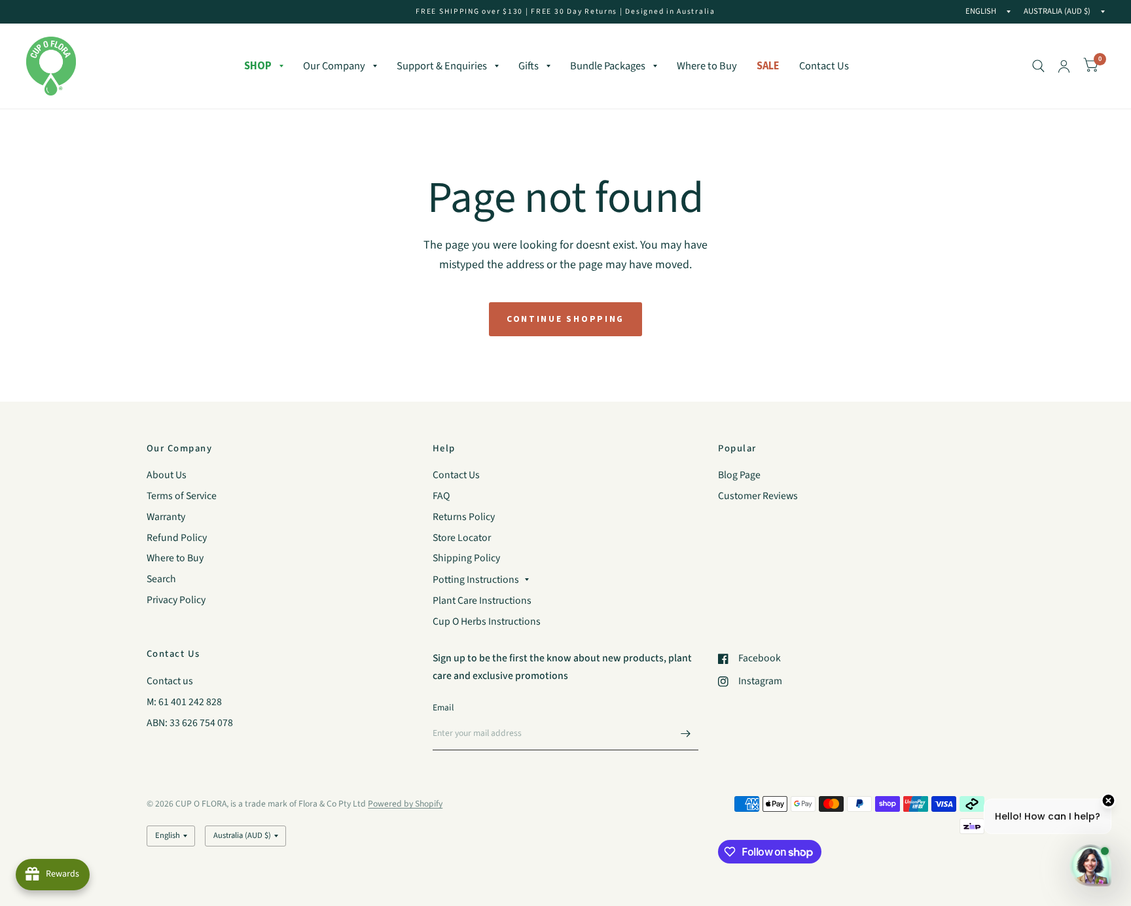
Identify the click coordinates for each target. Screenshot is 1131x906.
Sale (768, 66)
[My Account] (1064, 66)
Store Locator (462, 538)
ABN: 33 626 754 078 (190, 723)
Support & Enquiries (442, 66)
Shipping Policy (466, 558)
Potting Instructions (476, 579)
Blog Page (739, 475)
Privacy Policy (176, 600)
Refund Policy (177, 538)
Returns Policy (464, 517)
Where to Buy (707, 66)
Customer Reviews (758, 496)
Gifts (528, 66)
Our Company (334, 66)
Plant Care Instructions (482, 600)
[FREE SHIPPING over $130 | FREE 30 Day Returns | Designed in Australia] (565, 11)
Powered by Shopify (405, 803)
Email (443, 707)
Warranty (166, 517)
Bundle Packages (607, 66)
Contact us (170, 681)
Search (161, 579)
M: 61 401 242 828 (184, 702)
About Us (167, 475)
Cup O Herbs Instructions (487, 621)
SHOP (258, 66)
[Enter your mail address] (685, 733)
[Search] (1038, 66)
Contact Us (824, 66)
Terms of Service (182, 496)
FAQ (441, 496)
